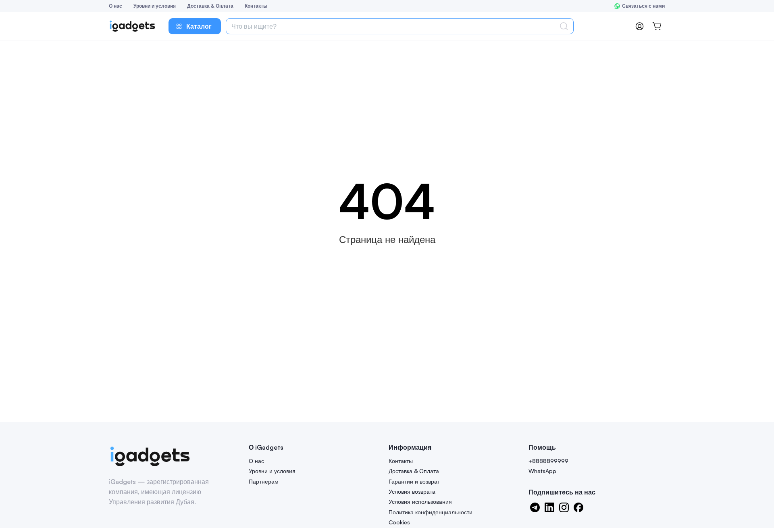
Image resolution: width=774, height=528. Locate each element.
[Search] (566, 26)
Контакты (256, 6)
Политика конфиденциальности (430, 512)
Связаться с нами (643, 6)
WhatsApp (542, 470)
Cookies (399, 522)
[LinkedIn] (549, 507)
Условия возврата (412, 491)
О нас (115, 6)
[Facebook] (578, 507)
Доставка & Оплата (210, 6)
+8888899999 (548, 460)
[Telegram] (534, 507)
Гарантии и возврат (414, 481)
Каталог (199, 26)
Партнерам (264, 481)
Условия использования (420, 501)
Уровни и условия (154, 6)
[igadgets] (150, 456)
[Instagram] (564, 507)
